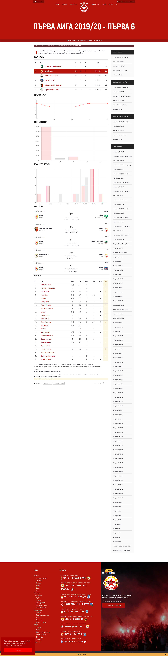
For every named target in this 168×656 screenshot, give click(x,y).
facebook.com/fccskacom (113, 601)
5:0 (71, 213)
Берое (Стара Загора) (52, 90)
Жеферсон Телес (46, 285)
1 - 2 (76, 641)
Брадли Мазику (45, 315)
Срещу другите (40, 603)
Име (42, 281)
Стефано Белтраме (47, 336)
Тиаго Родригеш (46, 322)
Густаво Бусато (46, 305)
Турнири (38, 600)
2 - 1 (71, 634)
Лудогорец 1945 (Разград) (53, 67)
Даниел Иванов (45, 346)
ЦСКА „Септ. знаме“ (73, 585)
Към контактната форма (114, 605)
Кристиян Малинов (47, 309)
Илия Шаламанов (46, 359)
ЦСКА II (67, 596)
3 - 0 (72, 619)
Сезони (44, 46)
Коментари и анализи (42, 615)
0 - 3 (76, 626)
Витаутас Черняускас (48, 356)
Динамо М (68, 641)
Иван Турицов (45, 319)
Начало (38, 46)
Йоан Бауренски (46, 342)
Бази (37, 591)
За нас (38, 617)
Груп (86, 281)
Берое (86, 604)
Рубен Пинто (45, 292)
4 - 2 (84, 585)
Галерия (38, 627)
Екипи (37, 588)
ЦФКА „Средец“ (71, 604)
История (38, 613)
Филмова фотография (43, 632)
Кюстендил (80, 596)
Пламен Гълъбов (46, 349)
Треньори (38, 581)
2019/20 (50, 46)
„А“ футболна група (59, 383)
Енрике (43, 312)
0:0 (71, 252)
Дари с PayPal (82, 654)
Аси (100, 281)
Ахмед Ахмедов (45, 332)
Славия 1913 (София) (51, 76)
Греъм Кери (44, 295)
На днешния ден (41, 608)
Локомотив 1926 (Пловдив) (53, 85)
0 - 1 (69, 578)
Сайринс (78, 634)
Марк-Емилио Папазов (47, 353)
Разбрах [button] (18, 650)
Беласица (65, 589)
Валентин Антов (46, 339)
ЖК (106, 281)
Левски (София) (49, 80)
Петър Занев (45, 302)
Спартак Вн (79, 611)
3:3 (71, 265)
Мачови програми (41, 635)
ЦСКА (66, 611)
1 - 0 (72, 596)
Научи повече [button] (18, 645)
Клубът (57, 4)
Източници (39, 620)
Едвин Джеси (45, 325)
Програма (64, 4)
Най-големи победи (41, 605)
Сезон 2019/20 (47, 383)
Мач (72, 281)
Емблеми (38, 586)
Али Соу (43, 329)
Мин (79, 281)
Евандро (43, 298)
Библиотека (39, 637)
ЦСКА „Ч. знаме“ (79, 578)
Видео (38, 630)
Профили (38, 583)
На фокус (63, 570)
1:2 (71, 226)
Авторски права (41, 622)
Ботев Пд (79, 619)
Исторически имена (126, 1)
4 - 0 (81, 604)
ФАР (65, 578)
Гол (94, 281)
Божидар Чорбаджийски (48, 288)
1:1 (71, 239)
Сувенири (38, 640)
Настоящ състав (41, 578)
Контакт (110, 4)
